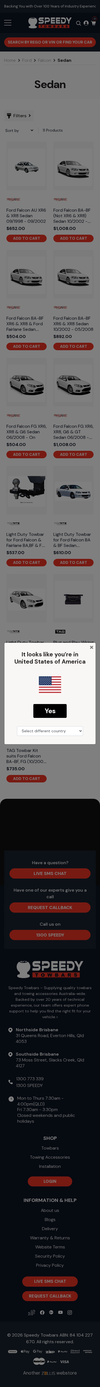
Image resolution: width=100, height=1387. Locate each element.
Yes (50, 711)
